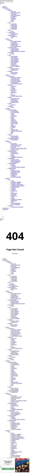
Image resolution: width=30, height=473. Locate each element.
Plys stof (13, 343)
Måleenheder (14, 453)
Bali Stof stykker (15, 302)
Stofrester (10, 358)
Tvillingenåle (14, 279)
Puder (12, 406)
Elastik (9, 349)
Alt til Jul (13, 357)
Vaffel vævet (14, 373)
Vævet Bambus (14, 363)
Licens (12, 306)
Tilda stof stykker (15, 301)
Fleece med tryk (14, 388)
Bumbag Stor (14, 404)
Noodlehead (14, 268)
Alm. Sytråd (14, 395)
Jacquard (13, 379)
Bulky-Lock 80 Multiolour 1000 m (19, 400)
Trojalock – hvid (14, 402)
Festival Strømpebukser (13, 390)
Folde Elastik (14, 352)
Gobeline (13, 341)
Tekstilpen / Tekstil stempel (17, 436)
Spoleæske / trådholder (16, 434)
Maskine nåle (14, 277)
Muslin (12, 370)
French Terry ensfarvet (16, 329)
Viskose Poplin (14, 375)
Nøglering (13, 428)
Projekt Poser (14, 443)
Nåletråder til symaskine (16, 451)
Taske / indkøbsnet (15, 414)
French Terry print (15, 331)
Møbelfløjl (13, 378)
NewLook (13, 263)
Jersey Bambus (14, 308)
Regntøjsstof (14, 368)
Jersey (9, 307)
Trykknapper (14, 326)
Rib (12, 385)
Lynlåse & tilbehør (12, 415)
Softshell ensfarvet (15, 321)
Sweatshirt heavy (15, 334)
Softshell (10, 319)
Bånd (9, 282)
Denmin (13, 367)
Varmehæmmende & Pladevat (17, 438)
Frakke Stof (13, 338)
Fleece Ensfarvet (14, 389)
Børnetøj (13, 408)
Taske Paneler (11, 410)
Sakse (12, 454)
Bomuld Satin (14, 297)
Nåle (9, 275)
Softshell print (14, 322)
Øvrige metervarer (12, 362)
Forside (4, 258)
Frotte (12, 369)
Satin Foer (13, 372)
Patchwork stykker (12, 299)
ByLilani (2, 2)
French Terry (11, 328)
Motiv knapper (14, 324)
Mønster (10, 262)
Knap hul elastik (14, 353)
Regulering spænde (15, 424)
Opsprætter (13, 446)
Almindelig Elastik (15, 350)
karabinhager (14, 425)
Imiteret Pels (14, 344)
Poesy (12, 272)
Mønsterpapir (14, 448)
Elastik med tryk (14, 354)
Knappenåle (13, 276)
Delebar (13, 416)
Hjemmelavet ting (12, 403)
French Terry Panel (15, 332)
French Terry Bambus (16, 333)
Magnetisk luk (14, 426)
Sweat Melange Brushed (16, 336)
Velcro (12, 433)
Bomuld (10, 292)
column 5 (8, 430)
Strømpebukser (14, 392)
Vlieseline (13, 440)
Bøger (12, 273)
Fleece (9, 387)
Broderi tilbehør (11, 287)
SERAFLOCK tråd (15, 398)
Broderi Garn (14, 288)
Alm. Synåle (14, 278)
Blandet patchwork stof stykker (18, 303)
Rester (12, 359)
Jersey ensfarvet (14, 312)
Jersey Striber (14, 309)
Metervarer (5, 260)
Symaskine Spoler (15, 439)
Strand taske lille (14, 405)
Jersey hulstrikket (15, 313)
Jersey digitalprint (15, 311)
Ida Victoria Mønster (15, 267)
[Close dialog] (28, 459)
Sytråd (9, 394)
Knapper (10, 323)
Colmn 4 (7, 393)
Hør (12, 380)
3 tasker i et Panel (15, 411)
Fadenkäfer (13, 271)
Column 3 (8, 360)
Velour (12, 365)
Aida (12, 289)
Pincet (12, 449)
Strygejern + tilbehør (15, 435)
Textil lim (13, 441)
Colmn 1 (7, 291)
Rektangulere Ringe (15, 423)
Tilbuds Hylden (11, 284)
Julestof (10, 355)
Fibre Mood (13, 266)
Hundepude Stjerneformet (17, 409)
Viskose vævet (14, 374)
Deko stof (10, 337)
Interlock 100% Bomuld (16, 383)
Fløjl (12, 377)
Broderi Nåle (14, 281)
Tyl (12, 345)
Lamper (13, 450)
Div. (9, 431)
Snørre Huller (14, 445)
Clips (12, 444)
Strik (12, 384)
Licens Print (11, 304)
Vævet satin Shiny (15, 364)
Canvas (12, 339)
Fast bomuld (14, 294)
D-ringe (13, 421)
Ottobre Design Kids (15, 265)
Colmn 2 (7, 327)
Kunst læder (14, 342)
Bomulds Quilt (14, 382)
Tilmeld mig (8, 468)
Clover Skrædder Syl (15, 455)
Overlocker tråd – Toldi (16, 397)
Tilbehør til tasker (12, 420)
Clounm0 (8, 261)
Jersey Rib (13, 316)
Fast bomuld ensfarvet (16, 293)
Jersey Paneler (14, 314)
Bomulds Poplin (14, 296)
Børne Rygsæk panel (15, 413)
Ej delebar (13, 418)
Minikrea (13, 270)
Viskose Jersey (14, 317)
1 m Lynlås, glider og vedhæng (18, 419)
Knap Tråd (13, 399)
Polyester (13, 347)
